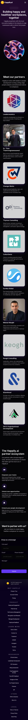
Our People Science (14, 683)
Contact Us (14, 633)
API (14, 690)
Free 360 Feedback (14, 676)
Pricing (14, 598)
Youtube (14, 646)
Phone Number (19, 552)
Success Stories (14, 594)
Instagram (14, 643)
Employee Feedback (14, 622)
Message (4, 560)
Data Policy (14, 716)
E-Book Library (14, 657)
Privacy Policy (14, 713)
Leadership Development (14, 660)
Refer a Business (14, 696)
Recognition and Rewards (14, 615)
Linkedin (14, 640)
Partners (14, 686)
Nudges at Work (14, 679)
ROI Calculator (14, 664)
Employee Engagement (14, 605)
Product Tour (14, 591)
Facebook (14, 636)
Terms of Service (14, 709)
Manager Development (14, 619)
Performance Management (14, 612)
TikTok (14, 650)
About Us (14, 700)
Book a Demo (14, 629)
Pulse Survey (14, 608)
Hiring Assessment (14, 667)
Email (3, 552)
